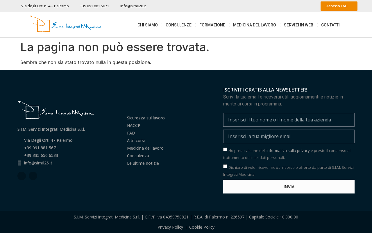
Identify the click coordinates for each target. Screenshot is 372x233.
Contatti (330, 25)
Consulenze (179, 25)
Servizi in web (298, 25)
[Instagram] (33, 176)
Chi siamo (147, 25)
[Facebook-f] (21, 176)
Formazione (212, 25)
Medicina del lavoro (254, 25)
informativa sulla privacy (288, 150)
